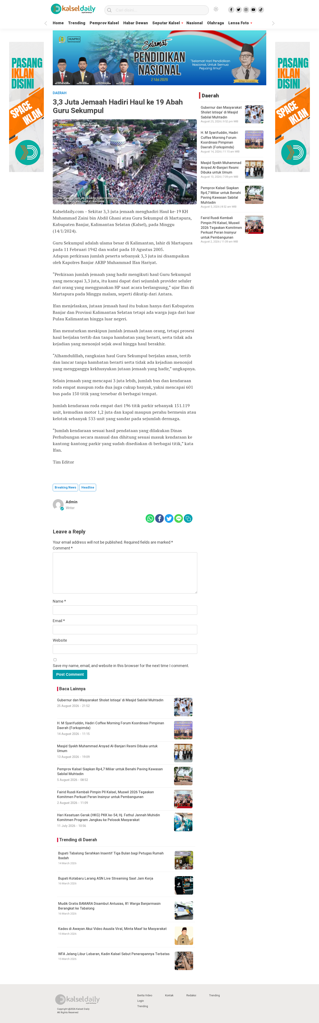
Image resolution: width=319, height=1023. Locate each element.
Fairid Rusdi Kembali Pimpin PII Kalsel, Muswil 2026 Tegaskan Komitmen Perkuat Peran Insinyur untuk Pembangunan (221, 227)
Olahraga (215, 23)
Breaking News (65, 487)
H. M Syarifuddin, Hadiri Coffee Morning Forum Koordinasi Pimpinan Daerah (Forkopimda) (219, 140)
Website (60, 640)
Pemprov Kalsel (104, 23)
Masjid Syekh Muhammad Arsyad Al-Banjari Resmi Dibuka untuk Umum (221, 167)
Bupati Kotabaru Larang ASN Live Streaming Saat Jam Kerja (105, 878)
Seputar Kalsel (166, 23)
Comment (63, 548)
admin (71, 502)
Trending (76, 23)
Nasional (194, 23)
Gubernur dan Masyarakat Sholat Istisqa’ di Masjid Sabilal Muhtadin (221, 112)
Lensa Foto (238, 23)
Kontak (169, 995)
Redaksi (191, 995)
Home (58, 23)
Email (59, 621)
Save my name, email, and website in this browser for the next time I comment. (121, 666)
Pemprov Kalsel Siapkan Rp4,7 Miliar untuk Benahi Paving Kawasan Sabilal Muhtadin (221, 195)
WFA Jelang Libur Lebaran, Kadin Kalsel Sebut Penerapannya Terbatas (113, 954)
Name (59, 601)
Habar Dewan (135, 23)
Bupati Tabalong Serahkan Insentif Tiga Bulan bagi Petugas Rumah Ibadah (111, 856)
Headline (87, 487)
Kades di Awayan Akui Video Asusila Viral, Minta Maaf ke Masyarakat (112, 928)
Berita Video (144, 995)
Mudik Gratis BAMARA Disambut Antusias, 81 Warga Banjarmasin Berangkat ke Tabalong (109, 906)
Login (140, 1001)
